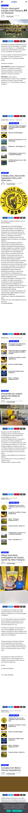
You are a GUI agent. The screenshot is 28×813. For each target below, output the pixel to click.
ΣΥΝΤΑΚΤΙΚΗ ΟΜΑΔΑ (11, 184)
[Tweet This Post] (11, 41)
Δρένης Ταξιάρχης (6, 499)
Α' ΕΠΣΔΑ (12, 337)
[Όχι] (26, 807)
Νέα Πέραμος (18, 710)
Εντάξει (8, 810)
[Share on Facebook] (5, 41)
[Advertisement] (14, 100)
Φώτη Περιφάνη (10, 16)
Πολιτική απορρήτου (17, 810)
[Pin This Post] (16, 41)
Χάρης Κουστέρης (6, 712)
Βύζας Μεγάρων (18, 337)
